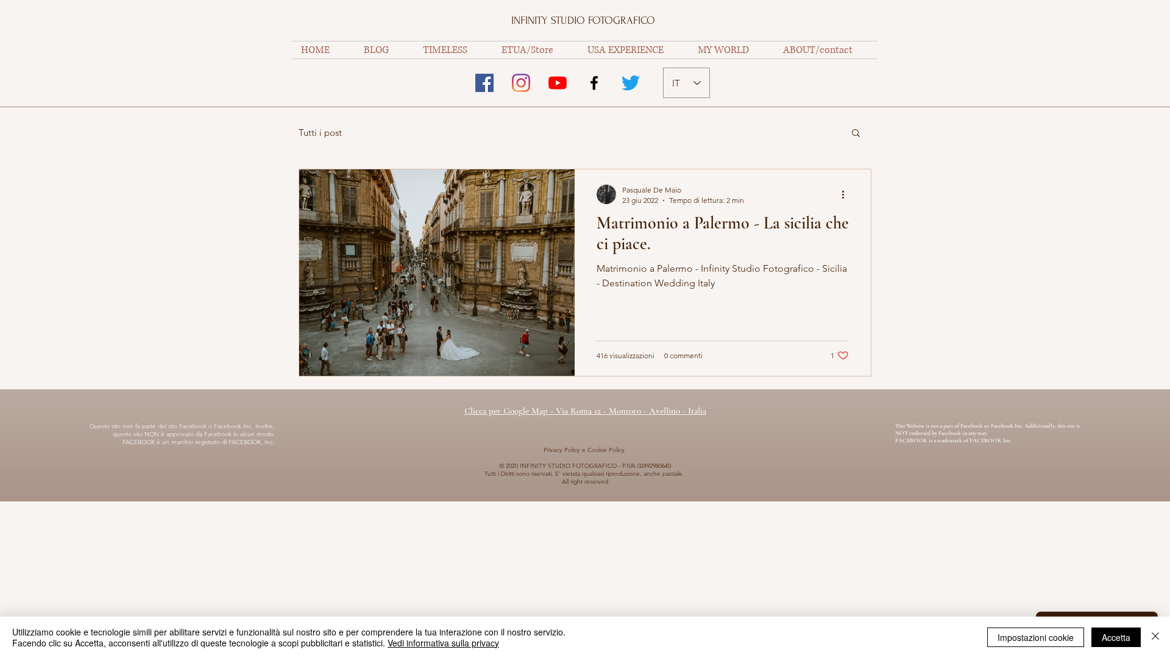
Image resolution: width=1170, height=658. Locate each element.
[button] (856, 133)
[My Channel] (557, 83)
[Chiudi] (1155, 637)
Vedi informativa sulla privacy (443, 643)
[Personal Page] (484, 83)
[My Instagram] (521, 83)
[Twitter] (631, 83)
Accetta (1116, 637)
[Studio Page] (594, 83)
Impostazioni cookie (1036, 637)
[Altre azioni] (847, 194)
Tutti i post (320, 132)
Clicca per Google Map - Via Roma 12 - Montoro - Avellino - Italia (585, 410)
